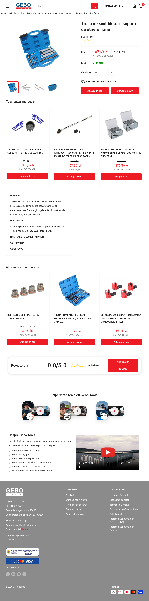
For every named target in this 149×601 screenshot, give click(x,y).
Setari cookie (116, 514)
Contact (70, 495)
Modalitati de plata (119, 500)
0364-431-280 (116, 6)
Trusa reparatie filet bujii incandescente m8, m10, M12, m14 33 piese (73, 318)
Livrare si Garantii (119, 495)
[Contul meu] (134, 6)
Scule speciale (24, 13)
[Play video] (40, 411)
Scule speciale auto (40, 13)
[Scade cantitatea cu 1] (96, 72)
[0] (141, 6)
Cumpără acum (125, 91)
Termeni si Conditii (119, 504)
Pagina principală (8, 13)
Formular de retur (75, 509)
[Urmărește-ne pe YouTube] (19, 574)
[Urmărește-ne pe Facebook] (8, 574)
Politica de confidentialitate (124, 509)
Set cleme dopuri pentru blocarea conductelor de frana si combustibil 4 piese (121, 318)
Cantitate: (86, 72)
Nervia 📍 (26, 529)
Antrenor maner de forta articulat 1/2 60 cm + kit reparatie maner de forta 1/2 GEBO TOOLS (74, 153)
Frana (54, 13)
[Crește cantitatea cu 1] (112, 72)
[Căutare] (94, 6)
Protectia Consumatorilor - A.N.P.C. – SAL (123, 520)
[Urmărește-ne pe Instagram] (13, 574)
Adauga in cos (94, 91)
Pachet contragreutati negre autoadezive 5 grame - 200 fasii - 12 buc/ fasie (121, 153)
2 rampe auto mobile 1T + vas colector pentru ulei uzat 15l (25, 151)
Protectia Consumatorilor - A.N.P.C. (123, 528)
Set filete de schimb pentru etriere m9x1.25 (23, 317)
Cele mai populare (75, 514)
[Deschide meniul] (7, 6)
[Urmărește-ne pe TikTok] (24, 574)
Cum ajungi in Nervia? (77, 500)
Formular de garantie (76, 504)
